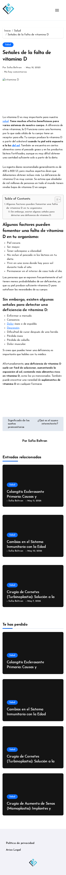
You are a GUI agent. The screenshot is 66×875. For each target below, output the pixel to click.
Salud (8, 45)
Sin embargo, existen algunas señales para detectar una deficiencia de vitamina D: (32, 213)
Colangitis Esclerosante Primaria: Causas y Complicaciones (25, 496)
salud (6, 121)
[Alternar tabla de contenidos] (56, 199)
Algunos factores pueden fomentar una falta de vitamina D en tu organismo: (32, 206)
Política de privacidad (20, 843)
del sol (16, 145)
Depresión (13, 328)
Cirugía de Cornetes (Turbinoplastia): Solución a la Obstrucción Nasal (30, 597)
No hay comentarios (15, 72)
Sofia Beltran (37, 441)
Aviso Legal (13, 850)
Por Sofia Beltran (12, 67)
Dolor (10, 324)
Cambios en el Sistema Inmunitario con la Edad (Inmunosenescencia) (26, 547)
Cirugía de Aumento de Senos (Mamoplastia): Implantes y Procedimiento (31, 808)
